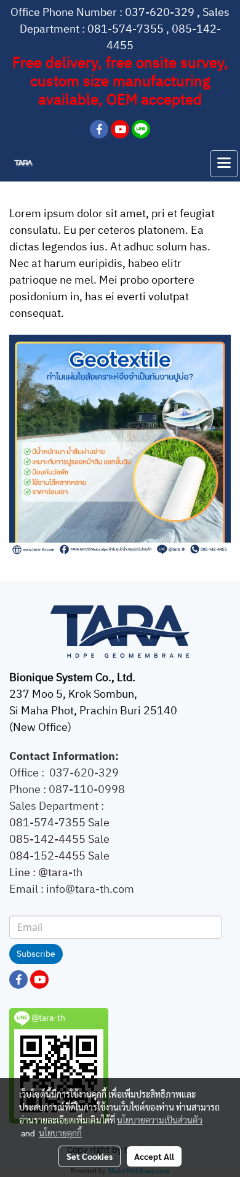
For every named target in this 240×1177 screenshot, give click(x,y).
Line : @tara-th (47, 873)
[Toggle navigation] (224, 163)
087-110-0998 (87, 790)
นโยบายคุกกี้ (60, 1132)
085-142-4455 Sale (59, 840)
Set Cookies (89, 1156)
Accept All (154, 1156)
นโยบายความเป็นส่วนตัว (159, 1119)
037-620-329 (159, 13)
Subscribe (36, 954)
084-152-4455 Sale (59, 856)
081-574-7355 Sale (59, 823)
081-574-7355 (125, 29)
